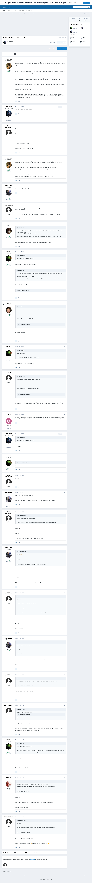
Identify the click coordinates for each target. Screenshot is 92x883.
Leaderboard (29, 10)
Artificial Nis (8, 186)
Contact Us (49, 879)
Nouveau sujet (51, 48)
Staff (15, 10)
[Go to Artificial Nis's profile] (9, 193)
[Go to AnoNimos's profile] (4, 42)
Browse (4, 7)
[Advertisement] (26, 26)
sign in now (32, 859)
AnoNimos (10, 41)
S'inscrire (87, 2)
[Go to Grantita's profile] (9, 421)
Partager (53, 42)
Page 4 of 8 (34, 53)
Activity (10, 7)
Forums (4, 10)
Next (26, 53)
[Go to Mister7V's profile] (9, 258)
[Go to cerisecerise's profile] (9, 231)
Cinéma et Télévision (18, 43)
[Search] (88, 7)
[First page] (4, 54)
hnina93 (8, 303)
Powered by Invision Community (46, 881)
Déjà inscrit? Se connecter (75, 2)
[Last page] (29, 54)
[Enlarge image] (19, 528)
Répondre (62, 48)
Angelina (8, 777)
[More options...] (64, 59)
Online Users (21, 10)
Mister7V (8, 251)
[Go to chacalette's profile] (9, 66)
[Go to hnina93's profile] (9, 310)
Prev (6, 53)
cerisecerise (8, 224)
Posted (19, 59)
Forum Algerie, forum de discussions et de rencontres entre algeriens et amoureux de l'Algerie (34, 3)
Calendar (10, 10)
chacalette (8, 59)
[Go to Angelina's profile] (9, 784)
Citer (19, 101)
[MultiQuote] (16, 101)
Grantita (8, 414)
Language (42, 879)
